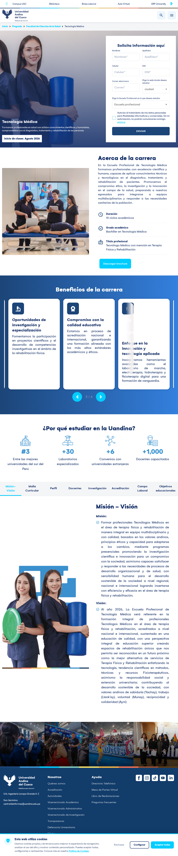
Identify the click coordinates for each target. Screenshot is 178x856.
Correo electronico (120, 81)
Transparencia (56, 821)
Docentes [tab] (74, 488)
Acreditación (55, 789)
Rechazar (119, 844)
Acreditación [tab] (120, 488)
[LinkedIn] (171, 778)
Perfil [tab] (53, 488)
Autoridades (55, 796)
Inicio (5, 26)
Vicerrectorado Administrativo (65, 808)
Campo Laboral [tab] (142, 488)
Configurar (139, 844)
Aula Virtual (124, 4)
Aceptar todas (162, 844)
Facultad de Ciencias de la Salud (43, 26)
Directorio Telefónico (103, 783)
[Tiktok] (155, 778)
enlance (121, 122)
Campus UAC (19, 4)
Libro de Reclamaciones (105, 796)
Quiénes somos (56, 783)
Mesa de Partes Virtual (105, 789)
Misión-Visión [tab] (11, 488)
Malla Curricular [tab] (32, 488)
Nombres (116, 51)
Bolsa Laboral (89, 4)
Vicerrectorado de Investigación (66, 814)
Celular (115, 66)
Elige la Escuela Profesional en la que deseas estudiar (136, 98)
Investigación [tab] (97, 488)
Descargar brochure (115, 263)
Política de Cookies (79, 851)
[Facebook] (139, 778)
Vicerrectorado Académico (63, 802)
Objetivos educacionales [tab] (165, 488)
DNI (144, 66)
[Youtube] (163, 778)
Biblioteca (54, 4)
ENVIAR (141, 131)
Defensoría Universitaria (61, 827)
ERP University (158, 4)
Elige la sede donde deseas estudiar (154, 81)
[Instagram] (147, 778)
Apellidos (146, 51)
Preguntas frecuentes (104, 802)
